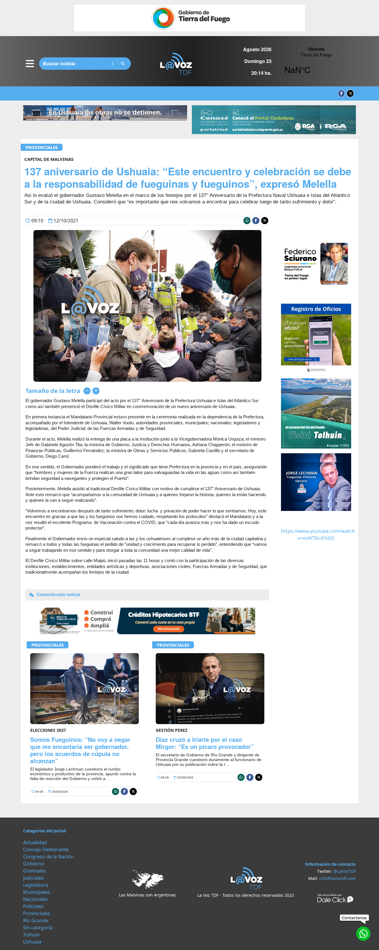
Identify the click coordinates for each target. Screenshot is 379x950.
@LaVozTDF (344, 871)
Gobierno (33, 863)
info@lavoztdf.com (337, 878)
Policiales (33, 906)
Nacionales (35, 899)
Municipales (36, 892)
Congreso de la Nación (48, 856)
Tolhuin (31, 934)
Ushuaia (32, 941)
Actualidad (35, 842)
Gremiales (34, 871)
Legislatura (35, 885)
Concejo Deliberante (46, 849)
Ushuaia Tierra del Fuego (316, 63)
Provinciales (41, 147)
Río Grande (35, 920)
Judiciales (33, 878)
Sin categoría (37, 927)
